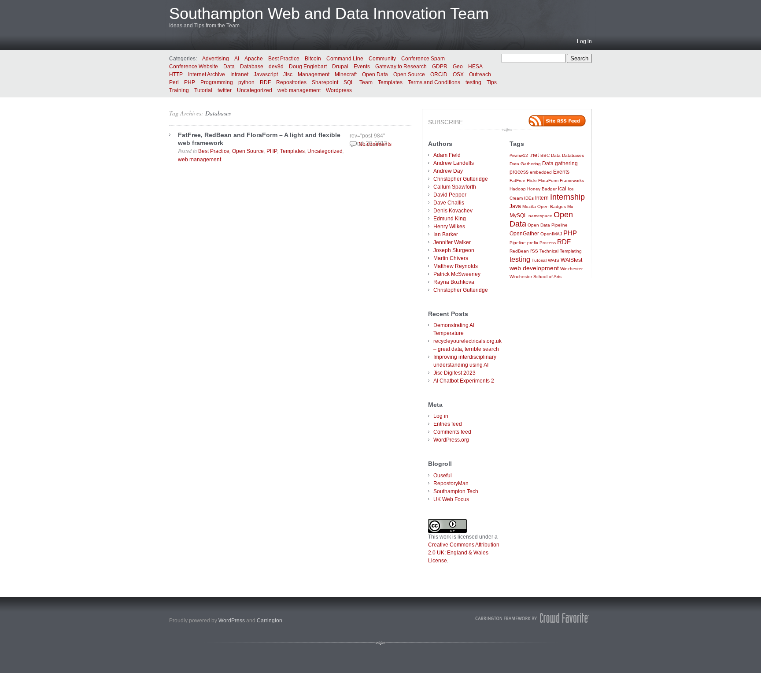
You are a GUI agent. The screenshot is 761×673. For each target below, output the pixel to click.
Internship (567, 197)
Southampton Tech (455, 491)
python (246, 82)
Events (362, 66)
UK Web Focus (451, 499)
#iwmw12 (519, 155)
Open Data (375, 74)
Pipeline (518, 242)
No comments (375, 144)
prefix (532, 242)
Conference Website (193, 66)
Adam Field (447, 155)
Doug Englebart (308, 66)
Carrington (269, 620)
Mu (570, 206)
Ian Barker (445, 234)
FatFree (517, 180)
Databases (218, 113)
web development (534, 268)
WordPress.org (451, 440)
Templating (571, 251)
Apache (253, 59)
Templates (390, 82)
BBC (545, 155)
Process (547, 242)
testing (473, 82)
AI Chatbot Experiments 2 (463, 381)
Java (515, 206)
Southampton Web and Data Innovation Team (329, 13)
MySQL (518, 215)
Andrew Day (448, 171)
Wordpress (339, 90)
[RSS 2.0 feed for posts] (557, 120)
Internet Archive (206, 74)
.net (534, 155)
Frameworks (572, 180)
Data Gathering (525, 163)
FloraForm (548, 180)
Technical (548, 251)
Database (251, 66)
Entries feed (447, 424)
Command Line (344, 59)
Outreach (480, 74)
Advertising (215, 59)
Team (366, 82)
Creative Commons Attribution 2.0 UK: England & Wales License (463, 553)
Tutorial (203, 90)
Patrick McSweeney (456, 274)
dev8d (276, 66)
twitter (225, 90)
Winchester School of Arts (536, 276)
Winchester (571, 268)
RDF (265, 82)
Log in (584, 41)
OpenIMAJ (551, 233)
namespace (540, 215)
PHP (189, 82)
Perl (174, 82)
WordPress (231, 620)
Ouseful (442, 475)
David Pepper (449, 195)
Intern (542, 198)
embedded (541, 172)
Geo (458, 66)
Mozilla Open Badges (544, 206)
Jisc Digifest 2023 (454, 373)
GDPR (439, 66)
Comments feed (452, 432)
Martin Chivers (450, 258)
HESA (475, 66)
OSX (458, 74)
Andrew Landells (453, 163)
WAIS (553, 260)
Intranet (239, 74)
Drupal (340, 66)
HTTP (176, 74)
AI (236, 59)
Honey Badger (542, 188)
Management (313, 74)
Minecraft (346, 74)
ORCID (438, 74)
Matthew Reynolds (455, 266)
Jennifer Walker (452, 242)
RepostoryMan (451, 483)
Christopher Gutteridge (460, 179)
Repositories (291, 82)
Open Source (409, 74)
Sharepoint (325, 82)
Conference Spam (423, 59)
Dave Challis (448, 203)
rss (534, 250)
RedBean (519, 251)
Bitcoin (313, 59)
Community (382, 59)
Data (229, 66)
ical (562, 188)
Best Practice (283, 59)
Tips (492, 82)
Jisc (287, 74)
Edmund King (449, 219)
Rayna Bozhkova (453, 282)
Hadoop (518, 188)
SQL (349, 82)
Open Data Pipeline (548, 225)
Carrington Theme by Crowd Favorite (532, 618)
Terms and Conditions (434, 82)
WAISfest (571, 260)
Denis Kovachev (453, 211)
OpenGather (524, 233)
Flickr (532, 180)
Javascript (266, 74)
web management (299, 90)
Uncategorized (254, 90)
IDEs (529, 198)
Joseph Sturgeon (453, 250)
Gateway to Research (401, 66)
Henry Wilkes (449, 226)
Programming (216, 82)
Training (179, 90)
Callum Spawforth (454, 187)
